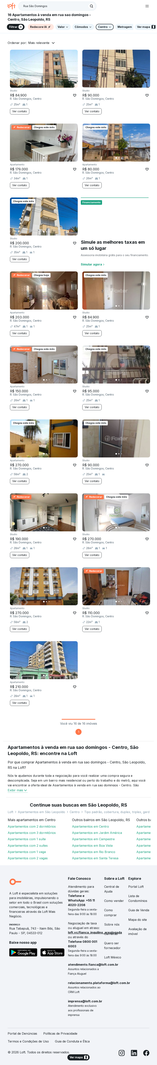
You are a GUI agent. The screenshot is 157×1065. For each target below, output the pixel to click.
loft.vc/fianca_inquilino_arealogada (95, 932)
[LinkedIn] (134, 1053)
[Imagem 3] (49, 231)
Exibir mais (15, 790)
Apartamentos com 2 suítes (28, 845)
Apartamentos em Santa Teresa (95, 858)
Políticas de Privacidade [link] (60, 1033)
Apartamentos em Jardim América (97, 833)
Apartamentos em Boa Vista (92, 845)
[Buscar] (91, 6)
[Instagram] (122, 1053)
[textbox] (57, 6)
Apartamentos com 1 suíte (27, 839)
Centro (75, 812)
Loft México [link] (112, 957)
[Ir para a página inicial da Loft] (13, 6)
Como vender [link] (114, 901)
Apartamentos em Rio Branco (93, 852)
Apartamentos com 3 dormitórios (32, 833)
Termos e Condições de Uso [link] (28, 1041)
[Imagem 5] (54, 231)
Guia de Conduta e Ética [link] (72, 1041)
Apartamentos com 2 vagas (28, 858)
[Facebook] (146, 1053)
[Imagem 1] (44, 84)
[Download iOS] (52, 953)
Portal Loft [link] (136, 887)
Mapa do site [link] (137, 920)
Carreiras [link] (111, 934)
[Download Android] (23, 953)
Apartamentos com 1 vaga (27, 852)
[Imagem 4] (124, 453)
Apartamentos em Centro (90, 826)
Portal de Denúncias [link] (22, 1033)
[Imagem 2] (46, 84)
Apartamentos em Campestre (93, 839)
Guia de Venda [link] (138, 910)
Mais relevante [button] (38, 43)
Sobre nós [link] (111, 924)
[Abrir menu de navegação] (147, 6)
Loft (10, 812)
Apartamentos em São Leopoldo (41, 812)
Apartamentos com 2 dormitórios (32, 826)
